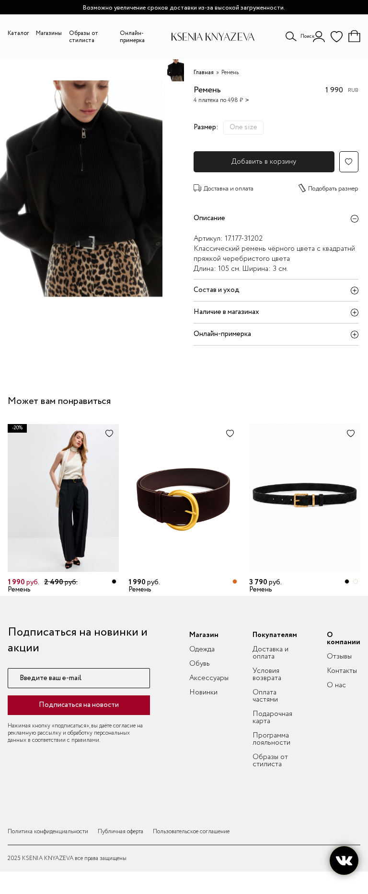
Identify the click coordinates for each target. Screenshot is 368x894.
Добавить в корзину (263, 161)
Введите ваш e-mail (50, 678)
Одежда (202, 649)
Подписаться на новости (79, 705)
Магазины (49, 33)
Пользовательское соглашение (191, 831)
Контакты (342, 671)
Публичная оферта (120, 831)
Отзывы (339, 656)
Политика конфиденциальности (48, 831)
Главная (204, 72)
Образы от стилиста (83, 37)
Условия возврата (267, 674)
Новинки (203, 692)
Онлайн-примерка (132, 37)
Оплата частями (265, 696)
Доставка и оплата (228, 188)
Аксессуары (209, 678)
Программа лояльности (271, 739)
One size (243, 127)
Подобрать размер (333, 188)
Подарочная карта (272, 717)
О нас (336, 685)
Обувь (199, 664)
